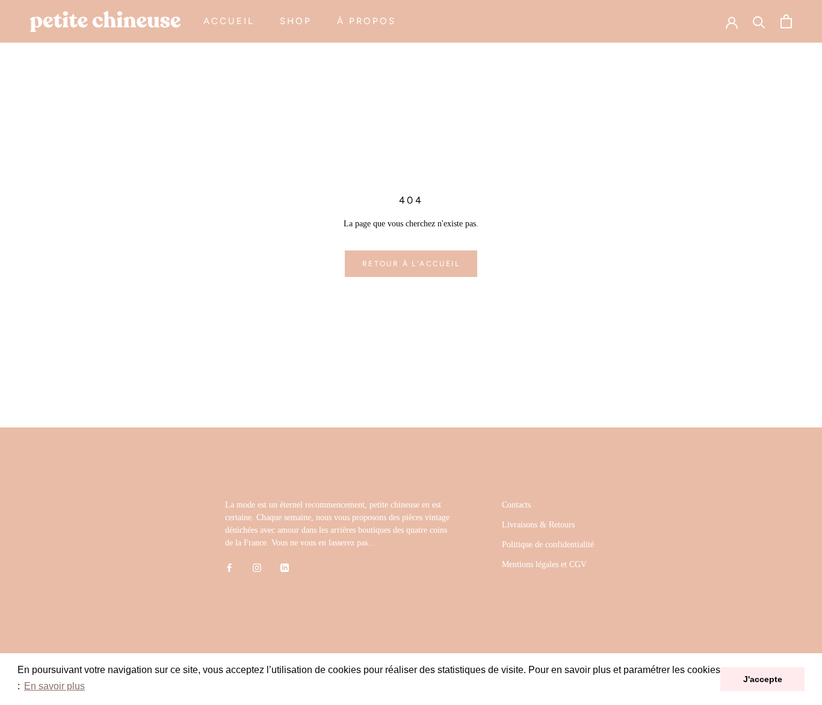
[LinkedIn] (284, 567)
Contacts (516, 504)
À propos (366, 21)
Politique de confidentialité (548, 544)
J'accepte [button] (762, 679)
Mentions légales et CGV (544, 564)
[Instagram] (257, 567)
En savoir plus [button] (54, 686)
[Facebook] (229, 567)
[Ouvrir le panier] (786, 21)
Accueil (229, 21)
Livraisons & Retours (538, 524)
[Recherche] (759, 21)
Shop (296, 21)
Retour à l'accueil (411, 263)
